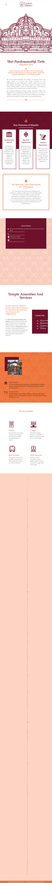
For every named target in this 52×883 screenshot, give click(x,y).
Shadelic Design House (39, 882)
